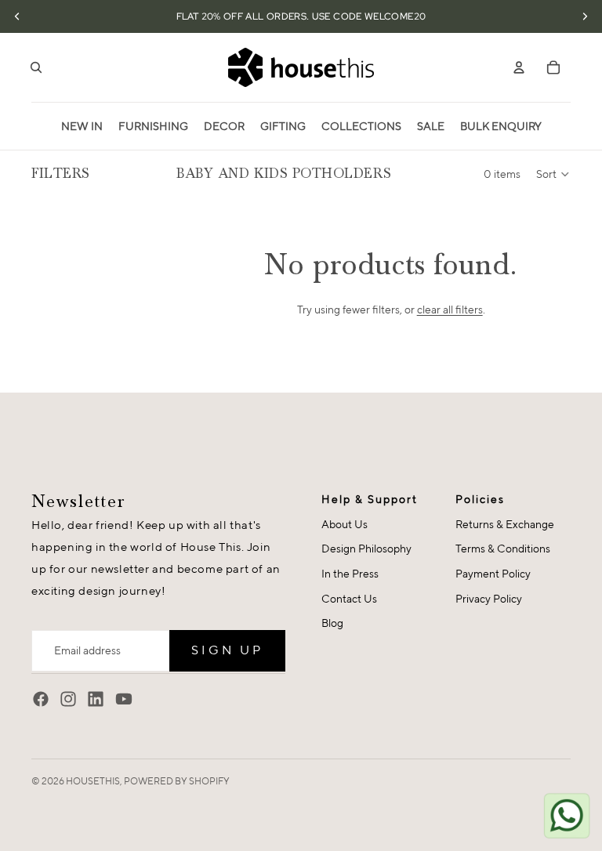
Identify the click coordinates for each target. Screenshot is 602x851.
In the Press (350, 573)
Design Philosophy (366, 548)
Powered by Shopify (177, 781)
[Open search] (36, 67)
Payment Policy (493, 573)
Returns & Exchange (504, 524)
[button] (553, 174)
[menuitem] (82, 126)
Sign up (227, 650)
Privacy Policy (488, 598)
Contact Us (349, 598)
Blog (332, 623)
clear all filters (450, 309)
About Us (344, 524)
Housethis (93, 781)
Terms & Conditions (502, 548)
